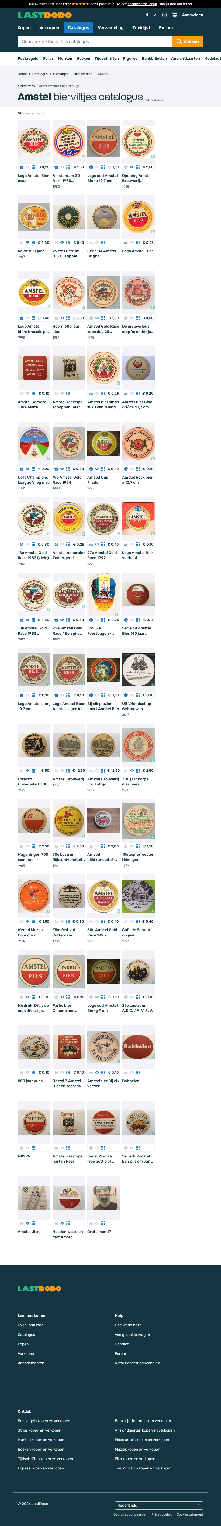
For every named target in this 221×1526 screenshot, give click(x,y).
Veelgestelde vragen (132, 1334)
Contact (122, 1344)
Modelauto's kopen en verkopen (142, 1439)
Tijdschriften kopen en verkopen (45, 1459)
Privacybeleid (161, 1514)
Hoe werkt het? (128, 1325)
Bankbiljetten (154, 58)
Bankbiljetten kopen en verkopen (143, 1421)
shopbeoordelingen (142, 4)
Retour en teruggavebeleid (137, 1363)
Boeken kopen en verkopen (41, 1449)
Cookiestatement (190, 1514)
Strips (48, 58)
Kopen (24, 27)
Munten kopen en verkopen (41, 1439)
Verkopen (49, 27)
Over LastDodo (30, 1325)
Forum (166, 27)
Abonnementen (31, 1363)
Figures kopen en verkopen (41, 1468)
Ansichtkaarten (185, 58)
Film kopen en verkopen (135, 1459)
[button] (174, 15)
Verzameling (111, 27)
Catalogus (78, 27)
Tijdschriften (107, 58)
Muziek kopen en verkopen (137, 1449)
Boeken (83, 58)
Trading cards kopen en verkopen (143, 1468)
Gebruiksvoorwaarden (130, 1514)
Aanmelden (192, 15)
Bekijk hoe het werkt (176, 4)
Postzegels (28, 58)
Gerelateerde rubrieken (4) (59, 86)
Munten (65, 58)
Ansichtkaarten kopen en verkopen (145, 1430)
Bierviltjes (26, 86)
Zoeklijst (141, 27)
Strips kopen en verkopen (39, 1430)
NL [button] (148, 15)
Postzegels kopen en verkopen (44, 1421)
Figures (130, 58)
